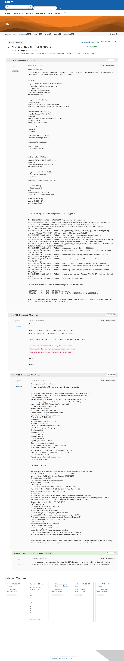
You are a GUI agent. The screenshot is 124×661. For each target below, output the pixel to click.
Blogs (48, 34)
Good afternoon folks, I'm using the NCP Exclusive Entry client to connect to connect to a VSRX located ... (57, 53)
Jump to (89, 46)
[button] (18, 13)
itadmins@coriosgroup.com (50, 415)
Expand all (85, 42)
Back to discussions (16, 42)
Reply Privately (110, 65)
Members (68, 34)
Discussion (24, 34)
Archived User (14, 589)
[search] (30, 7)
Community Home (10, 34)
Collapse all (94, 42)
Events (57, 34)
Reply (102, 65)
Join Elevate (65, 13)
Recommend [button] (111, 60)
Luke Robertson (36, 587)
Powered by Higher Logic (62, 658)
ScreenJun (17, 326)
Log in (62, 8)
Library (38, 34)
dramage (15, 72)
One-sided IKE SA (36, 584)
